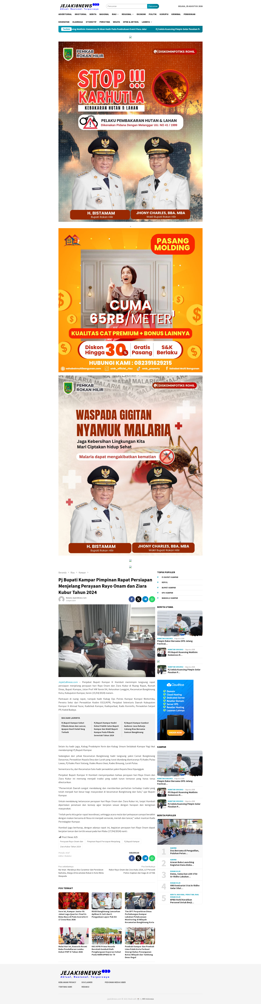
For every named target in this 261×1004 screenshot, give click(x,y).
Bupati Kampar (169, 587)
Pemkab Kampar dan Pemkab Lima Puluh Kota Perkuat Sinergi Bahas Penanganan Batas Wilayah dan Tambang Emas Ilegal (139, 952)
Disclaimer (87, 982)
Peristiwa (189, 895)
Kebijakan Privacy (67, 982)
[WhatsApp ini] (152, 599)
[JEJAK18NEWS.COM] (79, 6)
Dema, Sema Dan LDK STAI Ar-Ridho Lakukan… (183, 875)
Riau (197, 895)
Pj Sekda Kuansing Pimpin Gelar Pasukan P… (184, 671)
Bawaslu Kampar (170, 598)
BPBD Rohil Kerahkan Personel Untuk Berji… (182, 901)
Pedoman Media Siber (115, 982)
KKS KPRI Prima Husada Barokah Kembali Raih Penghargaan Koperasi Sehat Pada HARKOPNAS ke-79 (106, 950)
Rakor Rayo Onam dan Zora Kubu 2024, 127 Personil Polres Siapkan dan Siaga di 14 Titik (132, 869)
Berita (173, 895)
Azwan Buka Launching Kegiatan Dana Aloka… (182, 863)
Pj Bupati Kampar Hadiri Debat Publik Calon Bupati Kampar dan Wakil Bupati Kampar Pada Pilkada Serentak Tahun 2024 (106, 729)
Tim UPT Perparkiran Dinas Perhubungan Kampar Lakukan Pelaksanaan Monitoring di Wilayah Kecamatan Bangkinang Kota (139, 917)
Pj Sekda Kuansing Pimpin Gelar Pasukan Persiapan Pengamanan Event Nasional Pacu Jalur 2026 (120, 29)
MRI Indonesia (148, 999)
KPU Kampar (167, 593)
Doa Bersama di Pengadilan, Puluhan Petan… (184, 852)
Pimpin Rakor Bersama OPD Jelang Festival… (175, 642)
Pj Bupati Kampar (132, 841)
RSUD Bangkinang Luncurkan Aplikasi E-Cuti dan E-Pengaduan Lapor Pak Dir (106, 914)
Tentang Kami (65, 987)
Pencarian (153, 6)
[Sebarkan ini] (132, 599)
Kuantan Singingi (165, 638)
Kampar (173, 848)
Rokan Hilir (175, 871)
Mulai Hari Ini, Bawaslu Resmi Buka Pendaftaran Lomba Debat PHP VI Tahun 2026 (72, 949)
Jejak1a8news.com (68, 682)
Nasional (181, 895)
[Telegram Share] (145, 599)
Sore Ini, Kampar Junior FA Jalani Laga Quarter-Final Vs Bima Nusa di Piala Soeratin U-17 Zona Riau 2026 (73, 915)
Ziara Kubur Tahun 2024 (70, 846)
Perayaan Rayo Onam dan (71, 841)
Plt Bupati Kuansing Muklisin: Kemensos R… (183, 653)
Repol (165, 582)
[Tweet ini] (138, 599)
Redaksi (85, 987)
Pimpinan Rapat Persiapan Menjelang (103, 841)
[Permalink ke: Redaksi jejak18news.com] (61, 599)
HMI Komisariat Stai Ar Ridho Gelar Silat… (185, 887)
